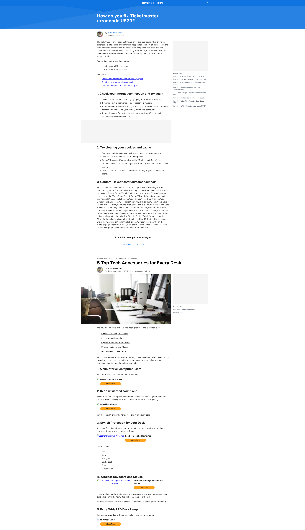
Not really (140, 244)
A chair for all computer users (114, 333)
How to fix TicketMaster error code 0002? (189, 98)
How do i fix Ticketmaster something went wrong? (189, 83)
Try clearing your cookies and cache (118, 82)
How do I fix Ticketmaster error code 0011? (189, 106)
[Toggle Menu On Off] (98, 3)
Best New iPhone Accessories (184, 310)
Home (99, 11)
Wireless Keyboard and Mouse (114, 347)
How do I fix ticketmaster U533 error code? (189, 79)
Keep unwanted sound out (112, 338)
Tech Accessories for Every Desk (126, 258)
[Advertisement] (126, 131)
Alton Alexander (115, 32)
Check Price (110, 384)
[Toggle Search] (207, 3)
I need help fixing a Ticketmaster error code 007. (189, 94)
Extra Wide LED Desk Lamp (113, 351)
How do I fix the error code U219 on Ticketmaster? (186, 88)
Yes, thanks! (126, 244)
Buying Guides (107, 258)
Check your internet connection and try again (122, 78)
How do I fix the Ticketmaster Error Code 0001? (188, 102)
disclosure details (131, 363)
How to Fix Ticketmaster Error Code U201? (189, 76)
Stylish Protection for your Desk (115, 342)
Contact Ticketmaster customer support (120, 85)
